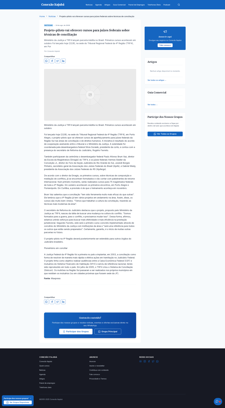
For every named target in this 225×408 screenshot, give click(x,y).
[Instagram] (145, 361)
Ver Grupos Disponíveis (19, 402)
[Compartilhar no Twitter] (57, 61)
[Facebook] (149, 361)
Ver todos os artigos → (157, 80)
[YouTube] (140, 361)
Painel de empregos (47, 383)
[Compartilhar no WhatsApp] (46, 61)
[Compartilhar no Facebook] (52, 61)
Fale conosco (94, 374)
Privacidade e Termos (98, 379)
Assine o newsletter (97, 366)
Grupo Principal (109, 331)
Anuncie (92, 361)
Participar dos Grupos (77, 331)
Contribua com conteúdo (99, 370)
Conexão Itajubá (45, 361)
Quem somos (44, 366)
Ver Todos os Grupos (166, 134)
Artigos (42, 379)
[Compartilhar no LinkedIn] (63, 61)
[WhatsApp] (157, 361)
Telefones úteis (45, 387)
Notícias (52, 16)
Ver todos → (153, 105)
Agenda (42, 374)
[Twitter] (153, 361)
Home (42, 16)
